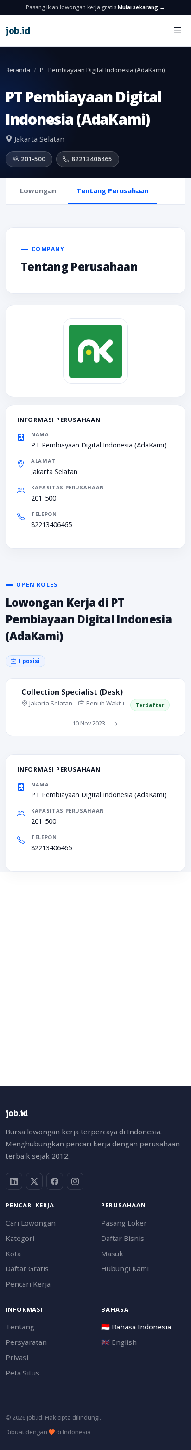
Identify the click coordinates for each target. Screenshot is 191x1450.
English (119, 1342)
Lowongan (38, 190)
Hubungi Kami (125, 1268)
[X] (34, 1181)
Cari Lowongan (31, 1222)
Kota (13, 1253)
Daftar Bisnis (122, 1238)
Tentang (20, 1326)
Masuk (112, 1253)
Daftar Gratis (27, 1268)
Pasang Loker (124, 1222)
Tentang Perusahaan (112, 190)
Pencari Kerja (28, 1283)
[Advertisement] (95, 968)
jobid (18, 30)
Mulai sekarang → (141, 7)
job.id (16, 1113)
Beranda (18, 70)
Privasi (17, 1357)
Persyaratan (26, 1342)
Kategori (20, 1238)
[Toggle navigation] (177, 30)
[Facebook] (54, 1181)
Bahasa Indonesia (136, 1326)
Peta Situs (22, 1372)
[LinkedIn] (14, 1181)
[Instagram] (75, 1181)
